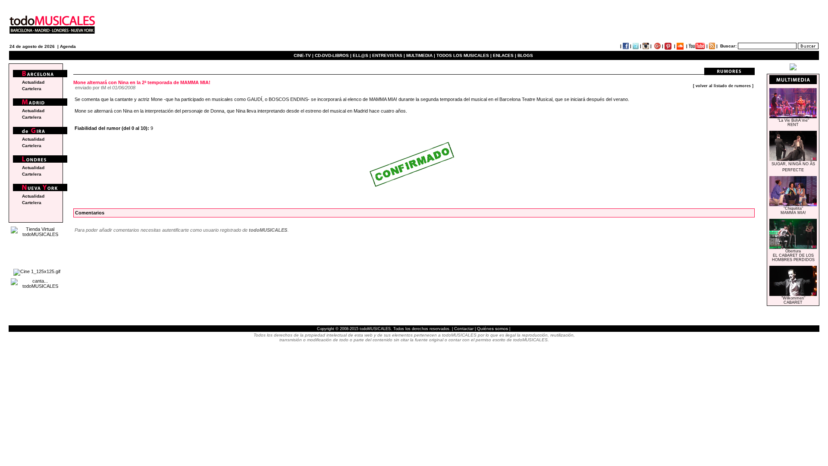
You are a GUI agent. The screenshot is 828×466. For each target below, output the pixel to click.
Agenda (68, 46)
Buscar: (728, 46)
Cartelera (31, 88)
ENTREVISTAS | (388, 55)
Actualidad (33, 82)
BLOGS (525, 55)
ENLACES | (504, 55)
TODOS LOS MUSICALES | (464, 55)
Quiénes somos (492, 328)
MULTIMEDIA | (420, 55)
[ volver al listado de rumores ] (723, 86)
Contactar (464, 328)
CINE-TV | (304, 55)
